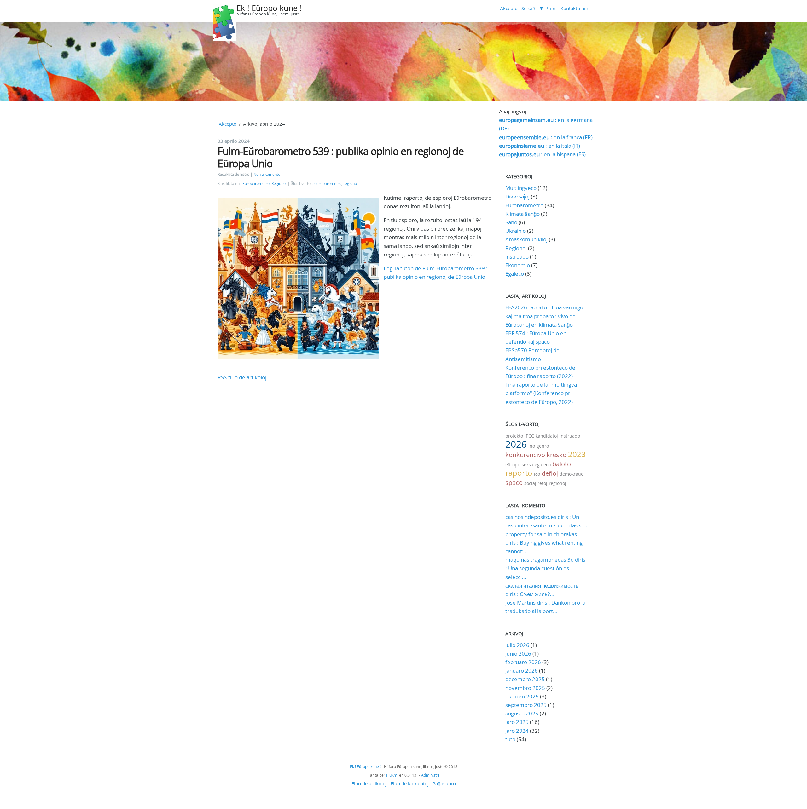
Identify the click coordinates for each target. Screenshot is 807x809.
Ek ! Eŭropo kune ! (269, 8)
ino (531, 446)
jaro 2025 (517, 722)
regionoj (350, 183)
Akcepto (509, 8)
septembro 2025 (526, 705)
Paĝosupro (444, 783)
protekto (514, 436)
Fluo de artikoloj (369, 783)
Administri (430, 774)
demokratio (571, 474)
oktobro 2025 (522, 696)
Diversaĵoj (517, 196)
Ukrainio (515, 230)
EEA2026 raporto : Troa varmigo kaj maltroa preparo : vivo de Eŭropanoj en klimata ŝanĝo (544, 316)
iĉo (537, 474)
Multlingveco (521, 188)
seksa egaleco (536, 465)
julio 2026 (517, 645)
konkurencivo (525, 454)
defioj (550, 473)
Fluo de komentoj (410, 783)
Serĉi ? (528, 8)
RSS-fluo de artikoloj (242, 377)
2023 (577, 454)
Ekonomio (517, 265)
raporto (518, 473)
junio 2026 (518, 653)
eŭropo (512, 465)
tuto (511, 739)
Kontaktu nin (574, 8)
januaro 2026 (521, 670)
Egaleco (514, 273)
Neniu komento (266, 174)
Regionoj (279, 183)
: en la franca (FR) (546, 137)
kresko (556, 454)
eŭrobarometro (327, 183)
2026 (516, 444)
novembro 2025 (525, 687)
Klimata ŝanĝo (522, 213)
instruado (517, 256)
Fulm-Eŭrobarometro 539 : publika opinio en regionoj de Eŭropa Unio (341, 157)
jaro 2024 (517, 730)
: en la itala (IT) (539, 145)
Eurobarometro (256, 183)
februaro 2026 (523, 662)
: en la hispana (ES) (542, 154)
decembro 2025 (525, 679)
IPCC (529, 436)
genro (543, 446)
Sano (511, 222)
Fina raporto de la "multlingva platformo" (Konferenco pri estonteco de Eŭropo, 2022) (541, 393)
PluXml (392, 774)
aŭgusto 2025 (521, 713)
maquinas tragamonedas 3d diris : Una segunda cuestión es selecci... (545, 568)
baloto (561, 464)
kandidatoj (547, 436)
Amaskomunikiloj (526, 239)
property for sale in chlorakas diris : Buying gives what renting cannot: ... (544, 543)
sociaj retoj (535, 483)
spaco (514, 482)
